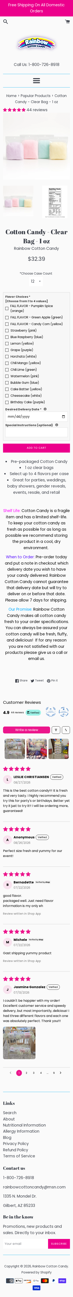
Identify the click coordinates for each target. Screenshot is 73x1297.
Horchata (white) (24, 356)
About (9, 1119)
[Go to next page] (61, 1073)
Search (9, 1113)
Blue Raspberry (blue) (27, 337)
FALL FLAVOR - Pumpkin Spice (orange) (31, 308)
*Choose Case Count (36, 273)
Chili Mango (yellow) (26, 363)
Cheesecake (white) (26, 396)
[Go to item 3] (58, 749)
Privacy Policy (16, 1143)
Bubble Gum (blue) (25, 383)
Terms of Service (19, 1156)
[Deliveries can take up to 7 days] (45, 409)
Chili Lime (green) (24, 370)
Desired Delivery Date (36, 409)
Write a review (26, 730)
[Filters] (56, 730)
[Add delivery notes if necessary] (56, 424)
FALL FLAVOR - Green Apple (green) (37, 317)
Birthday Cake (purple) (28, 402)
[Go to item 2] (37, 749)
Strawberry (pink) (24, 330)
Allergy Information (21, 1131)
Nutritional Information (24, 1125)
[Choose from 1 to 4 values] (26, 301)
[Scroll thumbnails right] (65, 749)
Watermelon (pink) (25, 376)
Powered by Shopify (36, 1272)
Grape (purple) (22, 350)
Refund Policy (15, 1150)
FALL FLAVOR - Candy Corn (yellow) (37, 324)
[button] (15, 110)
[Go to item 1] (15, 749)
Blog (7, 1137)
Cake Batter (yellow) (26, 389)
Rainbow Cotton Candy (50, 1266)
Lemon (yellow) (22, 343)
